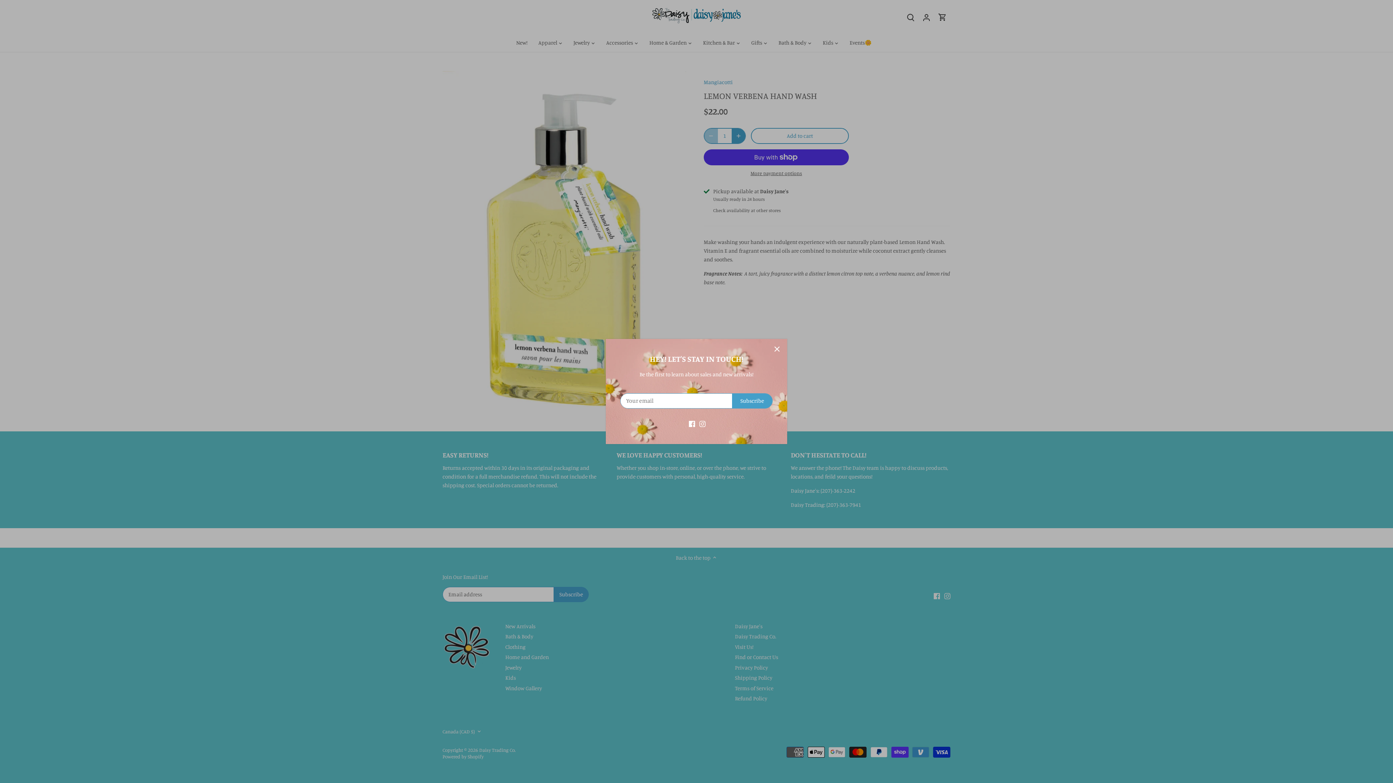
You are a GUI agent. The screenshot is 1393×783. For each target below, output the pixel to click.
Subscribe (752, 400)
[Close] (777, 349)
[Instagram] (702, 423)
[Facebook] (692, 423)
